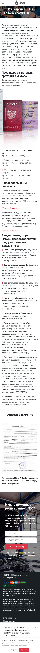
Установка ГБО (9, 618)
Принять (24, 650)
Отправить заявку (16, 547)
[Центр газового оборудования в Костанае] (20, 2)
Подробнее (14, 650)
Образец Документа (10, 208)
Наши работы (9, 621)
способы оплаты (9, 595)
